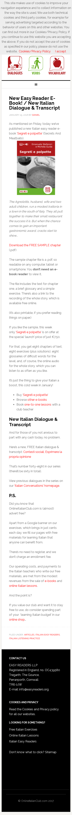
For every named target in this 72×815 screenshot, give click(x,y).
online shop (17, 619)
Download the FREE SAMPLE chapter (35, 245)
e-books (50, 581)
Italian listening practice (24, 638)
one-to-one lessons (37, 404)
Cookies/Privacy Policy (35, 51)
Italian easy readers (47, 634)
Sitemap (50, 752)
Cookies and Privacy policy (40, 709)
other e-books (37, 399)
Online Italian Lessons (24, 735)
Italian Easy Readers (23, 741)
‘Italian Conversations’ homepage (36, 485)
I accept (60, 51)
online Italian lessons (23, 586)
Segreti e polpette (29, 133)
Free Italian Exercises (23, 729)
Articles (29, 634)
